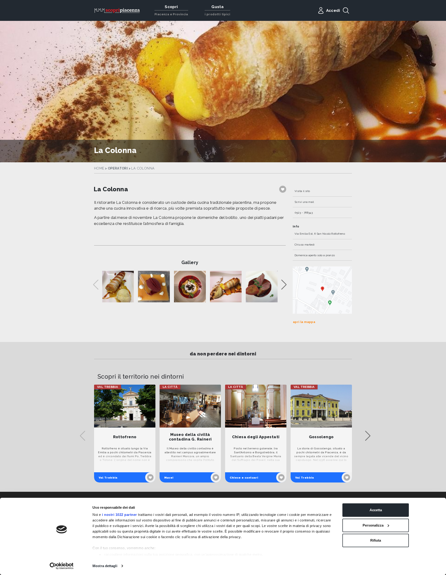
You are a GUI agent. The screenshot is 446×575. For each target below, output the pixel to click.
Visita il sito (302, 191)
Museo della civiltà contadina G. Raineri (190, 436)
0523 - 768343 (304, 212)
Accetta (376, 510)
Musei (169, 477)
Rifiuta (375, 540)
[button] (284, 285)
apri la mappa (304, 322)
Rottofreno (125, 437)
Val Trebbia (108, 477)
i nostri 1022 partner (119, 515)
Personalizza (373, 525)
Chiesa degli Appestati (256, 437)
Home (99, 168)
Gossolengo (321, 437)
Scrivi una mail (304, 202)
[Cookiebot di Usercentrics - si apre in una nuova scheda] (61, 565)
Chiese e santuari (244, 477)
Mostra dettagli (104, 566)
